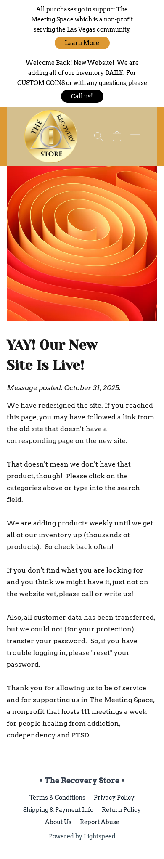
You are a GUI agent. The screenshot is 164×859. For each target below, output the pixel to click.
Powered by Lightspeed (82, 836)
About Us (58, 822)
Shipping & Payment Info (58, 809)
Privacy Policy (114, 797)
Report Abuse (99, 822)
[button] (82, 43)
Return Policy (121, 809)
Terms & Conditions (57, 797)
